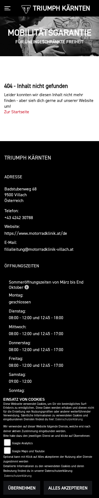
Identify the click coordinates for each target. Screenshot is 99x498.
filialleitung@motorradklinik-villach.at (38, 249)
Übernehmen (21, 488)
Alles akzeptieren (67, 488)
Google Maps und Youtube (28, 451)
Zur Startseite (16, 111)
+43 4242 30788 (18, 217)
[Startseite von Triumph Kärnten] (26, 9)
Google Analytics (22, 443)
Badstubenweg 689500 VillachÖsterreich (20, 194)
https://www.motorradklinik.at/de (35, 233)
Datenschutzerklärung (69, 419)
